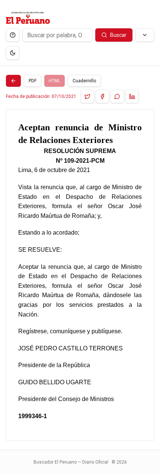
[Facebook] (102, 96)
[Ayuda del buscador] (12, 35)
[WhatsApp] (117, 96)
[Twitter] (87, 96)
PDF (32, 80)
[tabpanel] (80, 275)
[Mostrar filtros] (144, 35)
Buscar (118, 35)
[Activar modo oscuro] (12, 53)
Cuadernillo (84, 80)
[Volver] (13, 81)
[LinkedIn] (132, 96)
